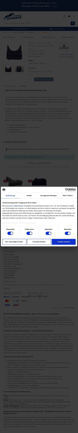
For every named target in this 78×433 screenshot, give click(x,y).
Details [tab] (29, 195)
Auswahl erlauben (39, 242)
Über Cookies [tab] (68, 195)
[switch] (29, 233)
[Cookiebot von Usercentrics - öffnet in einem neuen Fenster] (67, 189)
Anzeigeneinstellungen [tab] (48, 195)
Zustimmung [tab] (10, 195)
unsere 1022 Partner (15, 206)
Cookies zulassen (63, 242)
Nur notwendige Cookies (14, 242)
